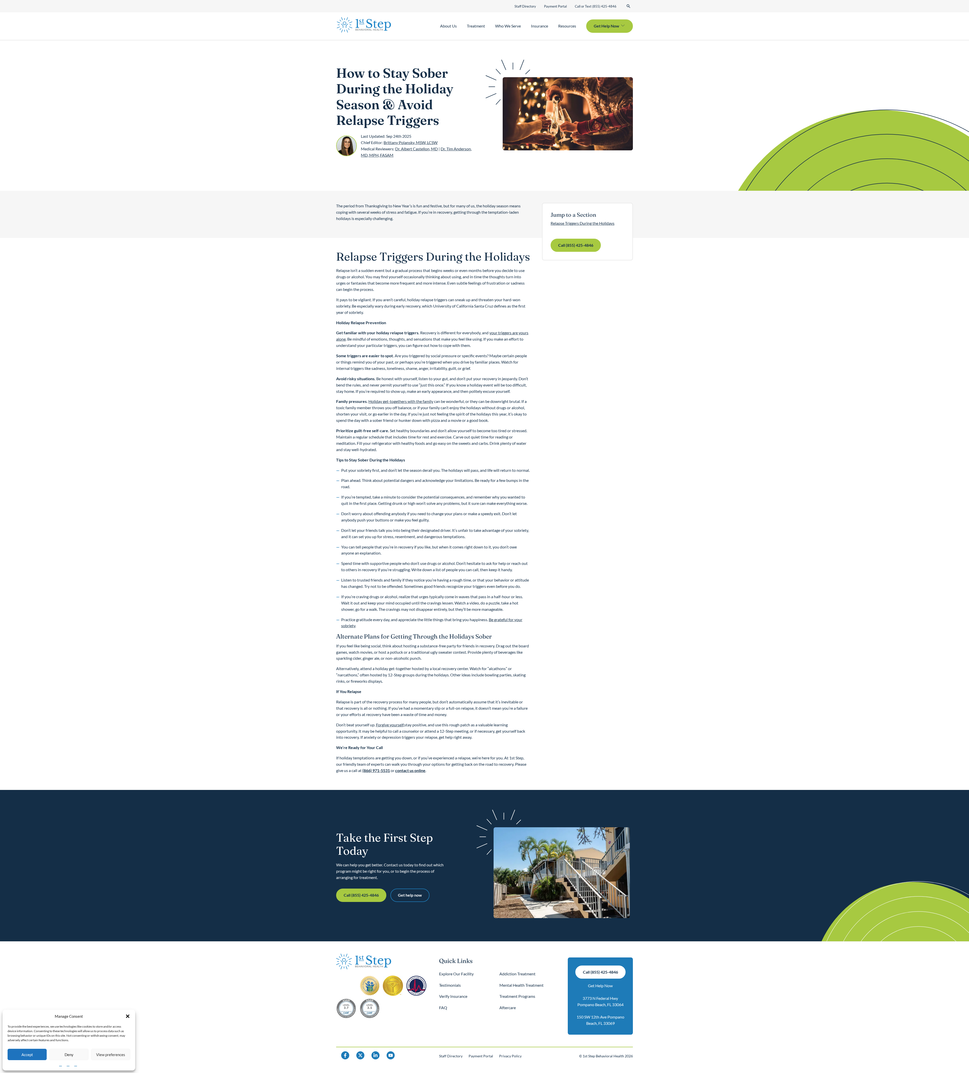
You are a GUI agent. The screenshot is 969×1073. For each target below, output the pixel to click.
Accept (27, 1054)
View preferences (110, 1054)
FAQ (443, 1007)
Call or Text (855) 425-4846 (595, 6)
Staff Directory (525, 6)
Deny (69, 1054)
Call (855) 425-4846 (575, 245)
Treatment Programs (517, 996)
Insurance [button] (539, 25)
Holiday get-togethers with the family (400, 401)
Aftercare (507, 1007)
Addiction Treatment (517, 973)
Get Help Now (600, 985)
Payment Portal (555, 6)
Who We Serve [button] (508, 25)
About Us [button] (448, 25)
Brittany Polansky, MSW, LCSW (411, 142)
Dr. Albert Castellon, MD (416, 148)
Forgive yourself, (390, 724)
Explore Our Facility (456, 973)
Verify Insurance (453, 996)
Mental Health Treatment (521, 985)
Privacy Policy (510, 1056)
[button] (127, 1016)
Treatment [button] (476, 25)
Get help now (410, 895)
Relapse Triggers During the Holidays (582, 223)
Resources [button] (567, 25)
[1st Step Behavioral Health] (364, 25)
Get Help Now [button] (606, 25)
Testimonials (450, 985)
